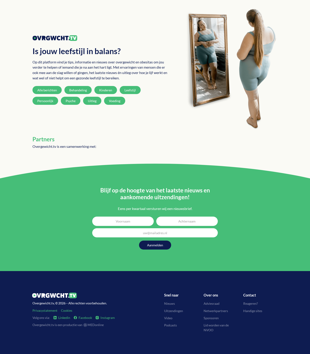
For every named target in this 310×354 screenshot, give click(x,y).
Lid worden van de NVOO (216, 327)
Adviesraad (211, 303)
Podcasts (170, 325)
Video (168, 318)
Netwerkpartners (216, 311)
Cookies (66, 310)
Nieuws (169, 303)
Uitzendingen (173, 311)
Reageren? (250, 303)
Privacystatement (44, 310)
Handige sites (252, 311)
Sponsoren (211, 318)
